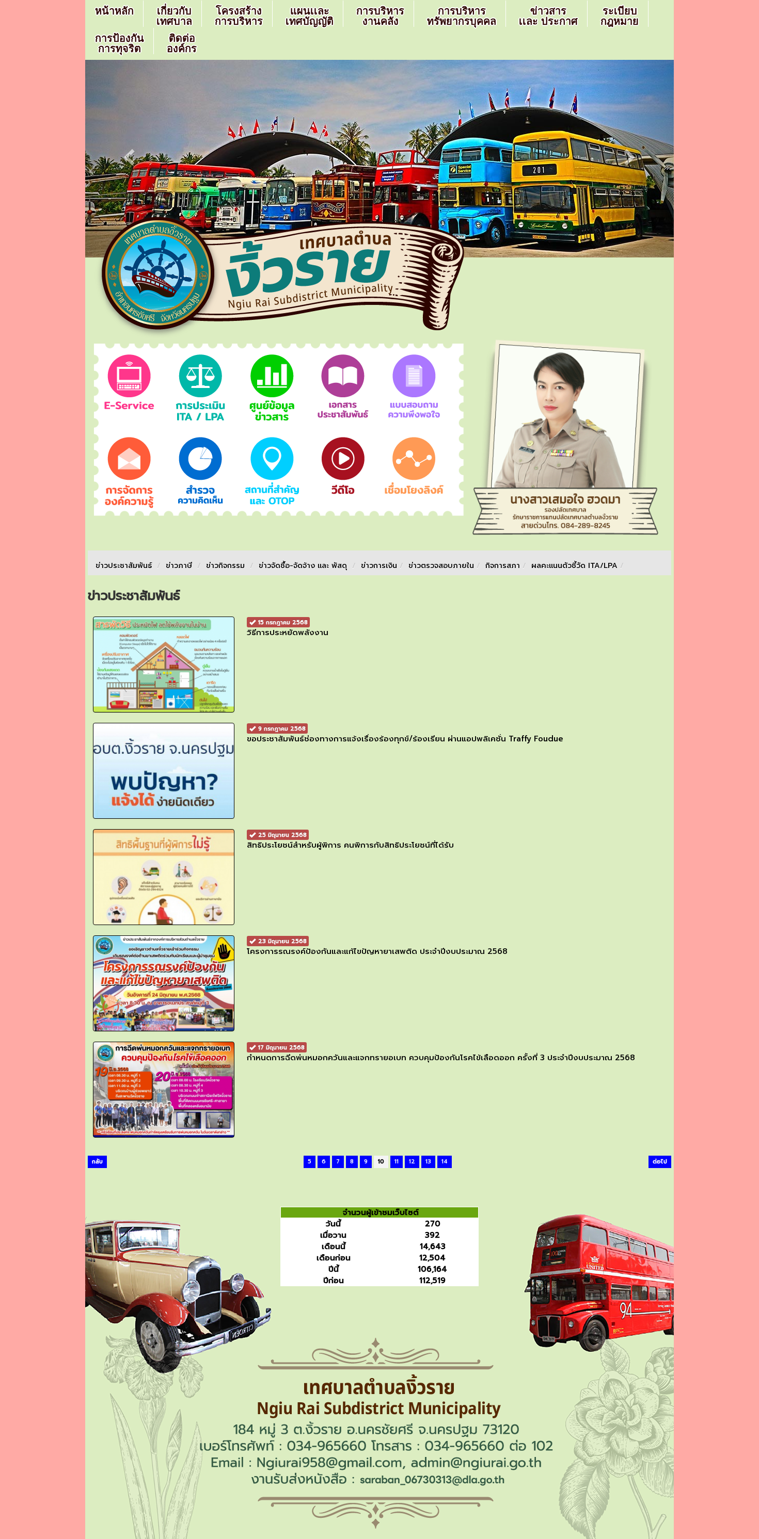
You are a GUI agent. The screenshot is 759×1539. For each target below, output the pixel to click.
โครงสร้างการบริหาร (239, 16)
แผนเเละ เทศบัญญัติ (310, 16)
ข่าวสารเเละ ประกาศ (548, 16)
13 (428, 1161)
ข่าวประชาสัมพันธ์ (124, 565)
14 (444, 1161)
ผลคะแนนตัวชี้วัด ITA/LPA (574, 565)
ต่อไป (660, 1161)
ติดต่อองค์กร (182, 43)
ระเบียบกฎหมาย (619, 16)
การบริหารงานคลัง (380, 16)
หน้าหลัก (114, 11)
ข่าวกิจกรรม (225, 565)
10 (381, 1161)
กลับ (97, 1161)
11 (396, 1161)
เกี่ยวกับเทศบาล (174, 16)
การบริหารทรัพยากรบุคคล (461, 16)
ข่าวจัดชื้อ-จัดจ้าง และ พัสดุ (303, 565)
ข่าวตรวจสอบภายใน (441, 565)
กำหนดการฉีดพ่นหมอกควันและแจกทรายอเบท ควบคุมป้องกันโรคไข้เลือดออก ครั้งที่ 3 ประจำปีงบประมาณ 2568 (441, 1053)
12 (412, 1161)
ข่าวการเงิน (379, 565)
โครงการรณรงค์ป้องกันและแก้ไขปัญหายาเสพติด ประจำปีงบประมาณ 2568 (377, 947)
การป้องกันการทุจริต (119, 43)
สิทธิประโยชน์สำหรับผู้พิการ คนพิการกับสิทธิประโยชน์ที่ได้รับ (350, 841)
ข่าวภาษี (179, 565)
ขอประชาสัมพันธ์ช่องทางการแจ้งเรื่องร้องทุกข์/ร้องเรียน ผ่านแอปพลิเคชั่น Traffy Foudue (405, 734)
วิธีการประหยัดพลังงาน (287, 628)
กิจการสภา (502, 565)
